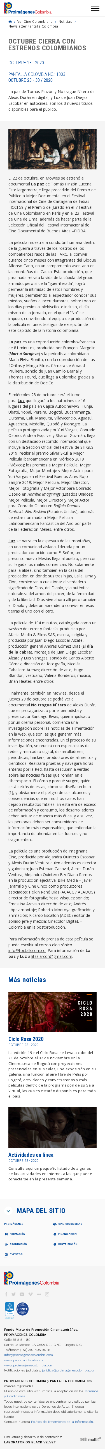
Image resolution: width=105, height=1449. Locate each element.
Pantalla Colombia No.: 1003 (36, 77)
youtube (22, 1294)
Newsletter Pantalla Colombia (33, 26)
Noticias (65, 21)
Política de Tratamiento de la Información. (62, 1422)
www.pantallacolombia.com (25, 1360)
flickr (39, 1294)
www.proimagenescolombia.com (28, 1365)
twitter (14, 1294)
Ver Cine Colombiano (35, 21)
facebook (6, 1294)
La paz (37, 184)
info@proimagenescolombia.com (28, 1355)
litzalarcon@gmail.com (51, 956)
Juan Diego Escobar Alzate (59, 640)
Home (10, 21)
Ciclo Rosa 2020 (26, 1039)
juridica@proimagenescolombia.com (69, 1370)
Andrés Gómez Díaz (62, 646)
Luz (21, 400)
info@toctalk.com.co (27, 950)
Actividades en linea (30, 1155)
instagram (47, 1294)
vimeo (30, 1294)
